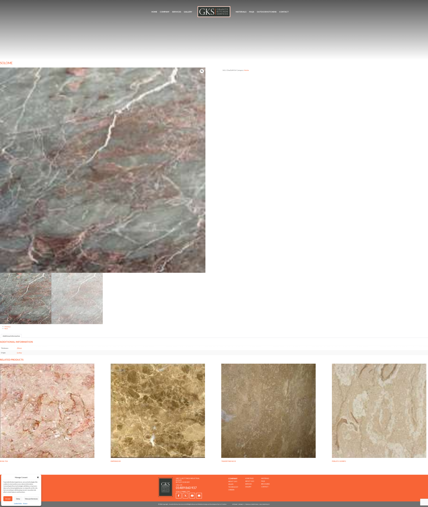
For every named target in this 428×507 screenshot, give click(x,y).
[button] (38, 477)
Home (154, 12)
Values (230, 484)
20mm (19, 348)
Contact (284, 12)
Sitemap (234, 504)
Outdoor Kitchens (267, 12)
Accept (7, 499)
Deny (18, 499)
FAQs (251, 12)
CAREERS (231, 490)
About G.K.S (249, 481)
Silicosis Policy (265, 504)
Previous (7, 327)
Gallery (188, 12)
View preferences (31, 499)
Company (164, 12)
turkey (19, 353)
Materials (241, 12)
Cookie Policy (18, 503)
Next (6, 328)
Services (176, 12)
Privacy (25, 503)
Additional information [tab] (11, 336)
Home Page (249, 478)
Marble (246, 70)
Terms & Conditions (251, 504)
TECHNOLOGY (233, 487)
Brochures (265, 484)
